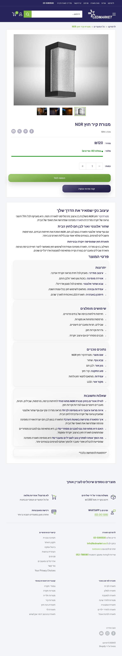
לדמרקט (111, 3)
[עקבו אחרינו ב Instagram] (107, 633)
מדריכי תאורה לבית (64, 3)
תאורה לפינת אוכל (107, 614)
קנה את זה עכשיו (86, 188)
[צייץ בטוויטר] (19, 131)
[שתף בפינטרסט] (25, 131)
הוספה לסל (59, 178)
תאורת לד (50, 609)
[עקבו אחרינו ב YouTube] (101, 633)
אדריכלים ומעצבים (46, 561)
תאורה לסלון (110, 590)
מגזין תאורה (95, 3)
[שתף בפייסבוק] (31, 131)
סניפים (86, 3)
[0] (14, 14)
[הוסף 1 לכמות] (82, 166)
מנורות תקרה (49, 590)
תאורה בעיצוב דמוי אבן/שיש (42, 614)
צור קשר (51, 565)
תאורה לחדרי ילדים (107, 609)
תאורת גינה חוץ (48, 604)
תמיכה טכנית (49, 537)
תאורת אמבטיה (108, 604)
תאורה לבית (110, 586)
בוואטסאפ (97, 549)
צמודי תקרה (49, 586)
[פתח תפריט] (114, 14)
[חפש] (28, 14)
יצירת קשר (77, 3)
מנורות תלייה (49, 595)
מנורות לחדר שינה (107, 600)
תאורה (79, 219)
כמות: (108, 166)
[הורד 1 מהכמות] (99, 166)
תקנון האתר (49, 542)
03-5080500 (48, 3)
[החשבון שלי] (20, 14)
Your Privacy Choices (45, 570)
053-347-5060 (101, 514)
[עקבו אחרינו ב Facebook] (113, 633)
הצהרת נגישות (48, 551)
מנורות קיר (50, 600)
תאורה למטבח (109, 595)
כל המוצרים (99, 26)
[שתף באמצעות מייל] (13, 131)
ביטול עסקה (49, 547)
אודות (104, 3)
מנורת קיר (103, 216)
